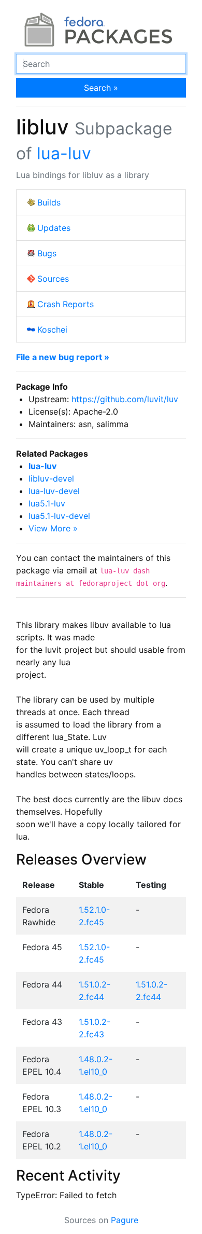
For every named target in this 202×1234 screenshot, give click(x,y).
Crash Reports (65, 304)
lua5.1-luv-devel (59, 516)
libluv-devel (51, 478)
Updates (53, 228)
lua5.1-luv (46, 503)
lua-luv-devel (54, 491)
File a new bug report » (62, 357)
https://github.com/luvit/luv (124, 399)
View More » (53, 528)
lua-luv (64, 153)
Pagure (124, 1220)
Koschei (52, 329)
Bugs (46, 253)
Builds (49, 202)
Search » (101, 88)
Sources (53, 278)
